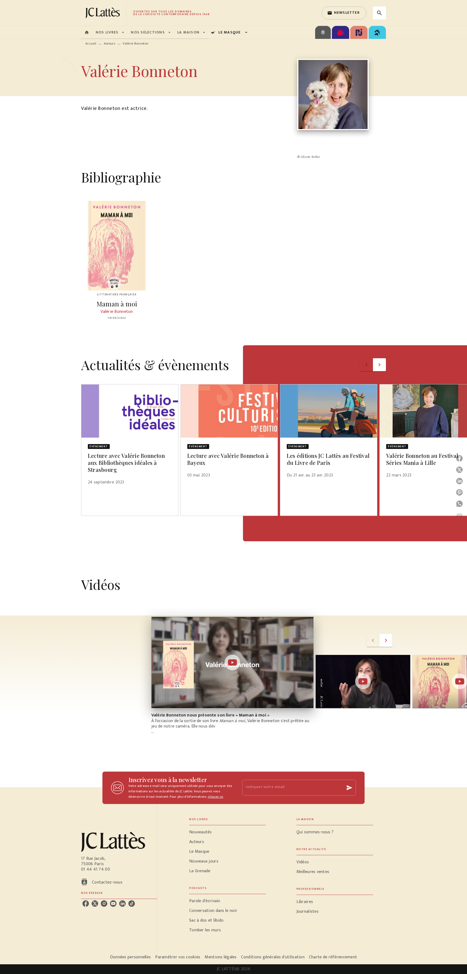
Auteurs (109, 43)
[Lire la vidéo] (232, 662)
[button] (344, 12)
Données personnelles (130, 957)
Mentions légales (220, 957)
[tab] (86, 32)
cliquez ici (215, 796)
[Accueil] (103, 13)
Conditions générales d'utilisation (273, 957)
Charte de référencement (333, 957)
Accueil (90, 43)
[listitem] (85, 903)
